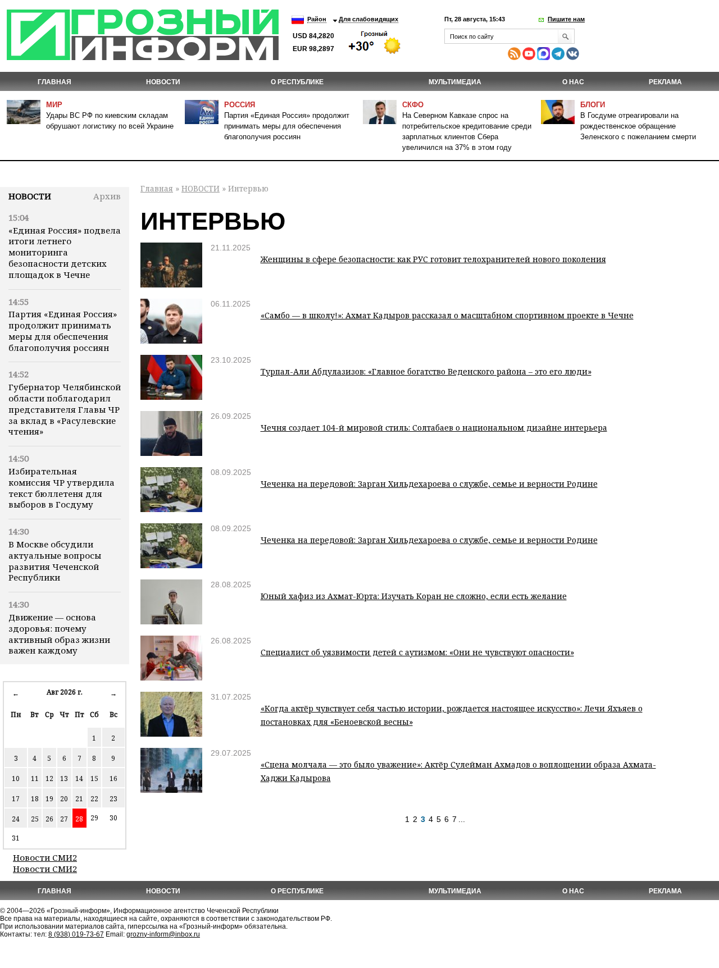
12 (49, 778)
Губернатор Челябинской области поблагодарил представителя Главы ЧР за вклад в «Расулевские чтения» (64, 409)
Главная (54, 82)
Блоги (592, 105)
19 (49, 798)
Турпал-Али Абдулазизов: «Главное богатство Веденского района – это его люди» (426, 371)
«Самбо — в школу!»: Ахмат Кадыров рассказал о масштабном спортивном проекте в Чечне (447, 315)
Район (316, 19)
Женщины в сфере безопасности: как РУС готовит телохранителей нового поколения (433, 259)
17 (16, 798)
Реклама (665, 82)
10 (16, 778)
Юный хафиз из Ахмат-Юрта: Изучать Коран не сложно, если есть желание (414, 596)
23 (113, 798)
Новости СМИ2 (45, 857)
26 (49, 819)
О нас (573, 82)
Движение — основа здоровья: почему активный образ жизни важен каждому (59, 633)
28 (79, 819)
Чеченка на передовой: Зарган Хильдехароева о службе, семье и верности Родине (429, 483)
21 (79, 798)
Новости (29, 196)
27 (64, 819)
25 (35, 819)
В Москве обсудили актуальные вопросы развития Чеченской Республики (54, 560)
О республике (297, 82)
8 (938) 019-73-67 (76, 934)
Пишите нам (566, 19)
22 (94, 798)
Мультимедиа (455, 82)
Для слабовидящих (368, 19)
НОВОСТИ (163, 82)
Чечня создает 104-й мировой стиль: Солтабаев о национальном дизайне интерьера (434, 427)
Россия (239, 105)
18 (35, 798)
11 (35, 778)
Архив (107, 196)
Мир (54, 105)
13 (64, 778)
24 (16, 819)
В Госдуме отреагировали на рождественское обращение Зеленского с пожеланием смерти (638, 126)
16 (113, 778)
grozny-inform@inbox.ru (163, 934)
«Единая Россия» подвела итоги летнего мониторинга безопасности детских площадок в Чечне (64, 252)
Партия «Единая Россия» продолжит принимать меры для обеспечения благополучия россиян (286, 126)
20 (64, 798)
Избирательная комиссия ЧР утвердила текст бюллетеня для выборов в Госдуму (61, 487)
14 (79, 778)
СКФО (413, 105)
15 (94, 778)
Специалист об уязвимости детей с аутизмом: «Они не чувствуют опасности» (417, 652)
